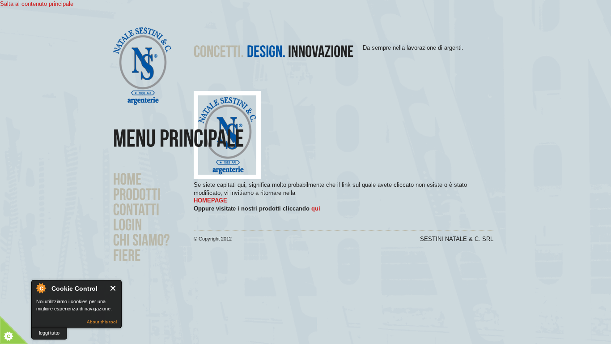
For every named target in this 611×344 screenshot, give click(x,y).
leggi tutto (49, 332)
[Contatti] (136, 208)
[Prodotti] (137, 193)
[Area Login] (127, 224)
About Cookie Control (41, 288)
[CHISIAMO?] (141, 239)
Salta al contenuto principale (36, 3)
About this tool (102, 321)
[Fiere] (127, 254)
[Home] (127, 178)
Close (113, 288)
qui (315, 208)
